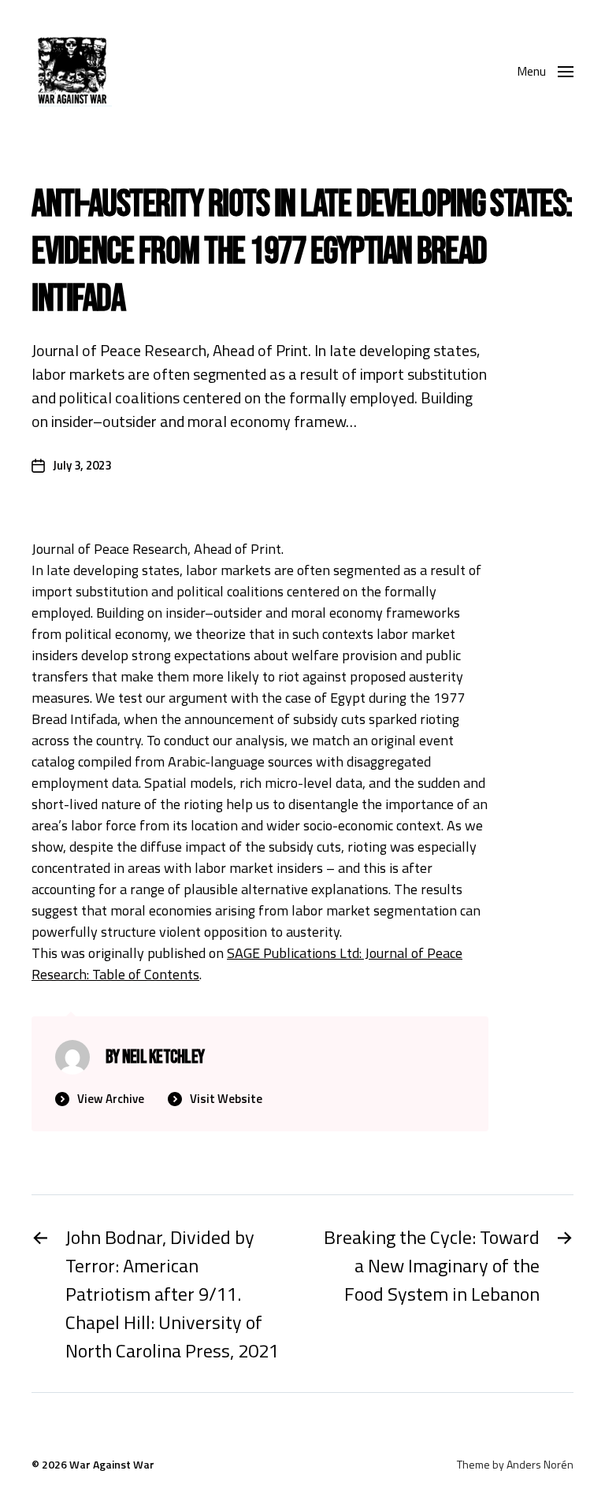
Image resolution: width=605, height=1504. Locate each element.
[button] (545, 70)
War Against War (111, 1464)
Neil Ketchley (163, 1056)
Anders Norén (540, 1464)
